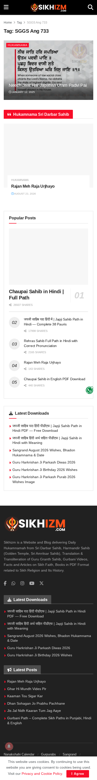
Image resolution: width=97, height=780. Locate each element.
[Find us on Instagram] (22, 583)
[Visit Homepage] (48, 7)
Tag (19, 22)
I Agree (77, 774)
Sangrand (69, 754)
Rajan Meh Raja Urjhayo (33, 186)
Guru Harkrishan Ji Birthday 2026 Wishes (44, 470)
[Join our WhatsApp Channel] (89, 390)
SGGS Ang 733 (37, 22)
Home (8, 22)
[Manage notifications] (9, 746)
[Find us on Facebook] (5, 583)
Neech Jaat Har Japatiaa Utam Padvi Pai (48, 85)
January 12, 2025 (23, 92)
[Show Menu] (6, 7)
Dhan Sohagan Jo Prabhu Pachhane (36, 703)
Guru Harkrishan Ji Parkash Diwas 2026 (43, 462)
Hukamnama (17, 45)
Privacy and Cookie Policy (42, 774)
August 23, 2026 (25, 193)
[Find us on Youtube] (31, 583)
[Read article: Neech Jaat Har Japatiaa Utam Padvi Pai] (48, 70)
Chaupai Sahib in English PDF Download (54, 379)
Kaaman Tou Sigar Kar (25, 696)
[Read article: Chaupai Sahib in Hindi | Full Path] (48, 257)
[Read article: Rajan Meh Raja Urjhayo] (48, 155)
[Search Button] (90, 7)
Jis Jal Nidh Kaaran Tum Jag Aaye (34, 711)
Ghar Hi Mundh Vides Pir (26, 689)
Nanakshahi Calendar (19, 754)
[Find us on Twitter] (41, 583)
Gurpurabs (48, 754)
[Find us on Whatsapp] (13, 583)
